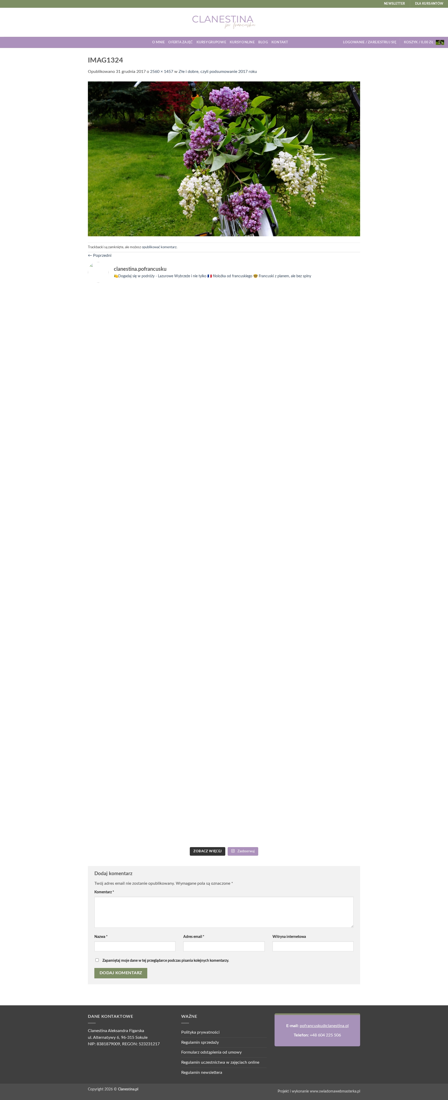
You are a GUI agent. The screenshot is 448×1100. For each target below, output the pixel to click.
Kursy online (242, 42)
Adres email (193, 937)
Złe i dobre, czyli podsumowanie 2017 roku (218, 72)
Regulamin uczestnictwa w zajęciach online (220, 1062)
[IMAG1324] (224, 158)
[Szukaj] (294, 42)
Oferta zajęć (180, 42)
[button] (369, 42)
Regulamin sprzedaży (200, 1042)
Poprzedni (99, 255)
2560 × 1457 (161, 72)
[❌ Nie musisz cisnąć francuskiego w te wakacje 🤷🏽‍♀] (327, 593)
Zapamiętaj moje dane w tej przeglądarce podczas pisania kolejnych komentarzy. (165, 961)
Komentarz (104, 892)
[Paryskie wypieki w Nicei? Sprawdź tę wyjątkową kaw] (190, 653)
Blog (263, 42)
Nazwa (101, 937)
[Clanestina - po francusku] (224, 22)
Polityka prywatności (200, 1032)
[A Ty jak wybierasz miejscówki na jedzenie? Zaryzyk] (190, 375)
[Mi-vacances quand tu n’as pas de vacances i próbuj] (258, 305)
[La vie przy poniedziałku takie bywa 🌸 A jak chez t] (121, 299)
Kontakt (279, 42)
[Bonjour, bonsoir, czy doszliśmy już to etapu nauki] (327, 395)
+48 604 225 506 (325, 1035)
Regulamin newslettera (201, 1072)
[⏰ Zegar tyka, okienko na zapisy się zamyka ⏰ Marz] (121, 627)
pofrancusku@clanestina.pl (324, 1026)
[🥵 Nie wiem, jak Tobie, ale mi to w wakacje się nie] (258, 673)
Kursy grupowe (211, 42)
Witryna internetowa (289, 937)
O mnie (158, 42)
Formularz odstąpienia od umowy (211, 1052)
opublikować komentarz (159, 247)
